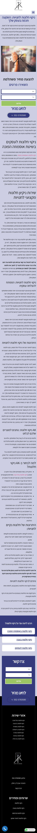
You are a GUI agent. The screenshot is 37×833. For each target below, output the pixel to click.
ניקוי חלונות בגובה (24, 639)
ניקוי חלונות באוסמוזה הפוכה (19, 631)
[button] (33, 12)
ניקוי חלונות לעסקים (23, 648)
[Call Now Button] (5, 828)
